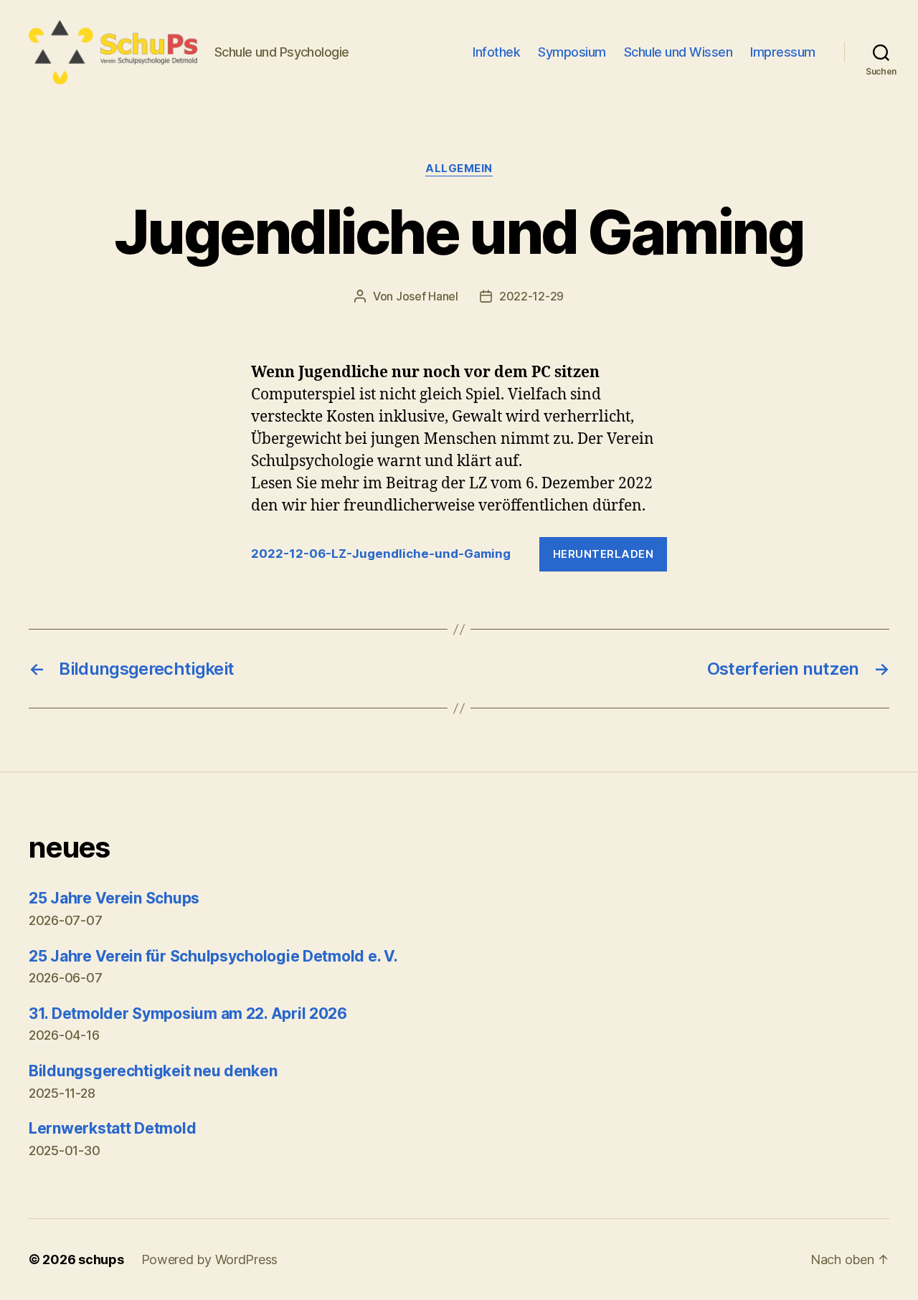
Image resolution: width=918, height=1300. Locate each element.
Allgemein (459, 168)
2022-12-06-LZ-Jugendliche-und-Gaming (381, 553)
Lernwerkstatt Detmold (112, 1128)
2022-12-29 (531, 296)
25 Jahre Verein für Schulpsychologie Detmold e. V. (213, 956)
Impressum (782, 52)
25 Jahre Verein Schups (114, 898)
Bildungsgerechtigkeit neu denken (153, 1071)
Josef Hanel (427, 296)
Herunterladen (603, 554)
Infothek (496, 52)
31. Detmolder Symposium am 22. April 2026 (188, 1014)
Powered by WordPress (209, 1259)
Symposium (572, 52)
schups (100, 1259)
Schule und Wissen (678, 52)
